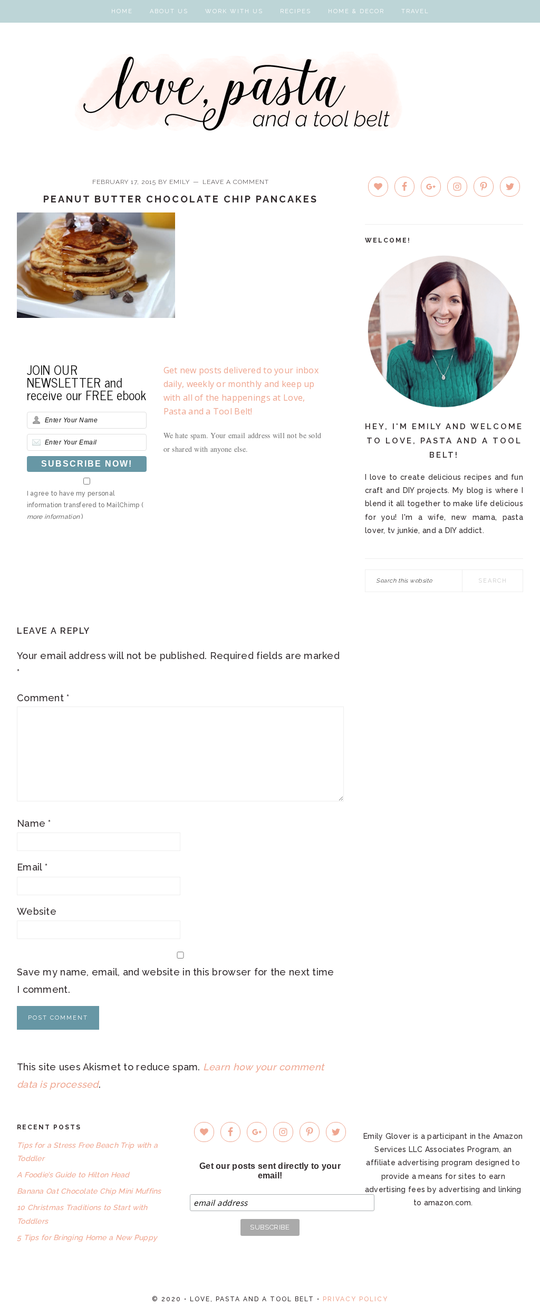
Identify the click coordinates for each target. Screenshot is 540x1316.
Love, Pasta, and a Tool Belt (270, 91)
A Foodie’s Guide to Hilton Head (73, 1174)
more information (53, 516)
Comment (43, 697)
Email (32, 867)
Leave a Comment (235, 182)
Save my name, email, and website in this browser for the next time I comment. (175, 980)
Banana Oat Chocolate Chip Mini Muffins (89, 1191)
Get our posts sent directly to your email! (270, 1171)
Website (36, 911)
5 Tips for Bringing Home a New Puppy (87, 1237)
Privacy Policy (355, 1299)
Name (34, 823)
